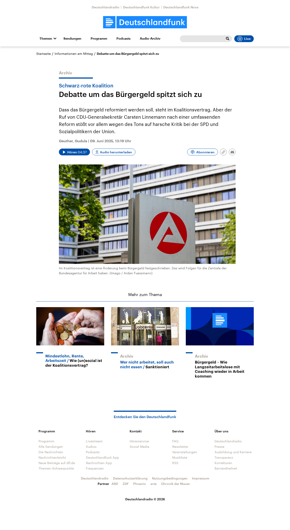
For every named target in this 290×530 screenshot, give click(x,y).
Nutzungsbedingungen (170, 478)
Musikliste (179, 457)
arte (153, 484)
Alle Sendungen (51, 446)
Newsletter (180, 446)
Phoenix (139, 484)
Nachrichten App (99, 463)
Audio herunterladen (116, 152)
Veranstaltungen (184, 452)
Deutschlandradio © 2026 (145, 499)
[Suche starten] (227, 38)
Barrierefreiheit (226, 468)
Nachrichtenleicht (52, 457)
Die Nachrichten (51, 452)
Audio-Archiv (150, 38)
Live (247, 38)
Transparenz (224, 457)
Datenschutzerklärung (130, 478)
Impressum (200, 478)
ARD (114, 484)
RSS (175, 463)
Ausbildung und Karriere (233, 452)
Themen (45, 38)
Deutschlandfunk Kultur (141, 7)
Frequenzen (95, 468)
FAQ (175, 441)
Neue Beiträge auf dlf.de (57, 463)
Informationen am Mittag (74, 53)
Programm (99, 38)
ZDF (126, 484)
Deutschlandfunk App (102, 457)
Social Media (139, 446)
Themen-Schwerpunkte (56, 468)
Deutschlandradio (105, 7)
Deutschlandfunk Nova (180, 7)
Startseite (43, 53)
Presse (219, 446)
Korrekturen (223, 463)
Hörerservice (139, 441)
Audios (91, 446)
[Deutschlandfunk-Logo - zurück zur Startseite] (145, 22)
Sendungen (72, 38)
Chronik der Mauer (175, 484)
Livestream (94, 441)
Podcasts (123, 38)
